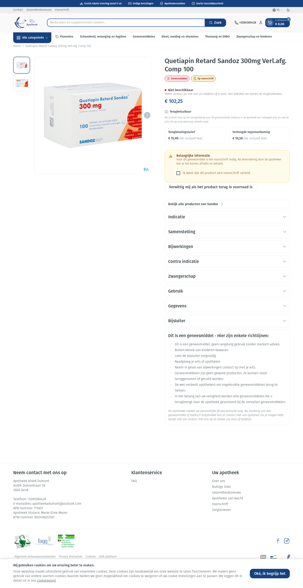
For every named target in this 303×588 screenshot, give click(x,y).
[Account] (261, 23)
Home (17, 46)
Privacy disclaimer (70, 556)
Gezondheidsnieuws (39, 10)
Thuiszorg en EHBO (217, 36)
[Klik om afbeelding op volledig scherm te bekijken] (92, 115)
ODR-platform (108, 556)
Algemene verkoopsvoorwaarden (35, 556)
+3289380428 (36, 499)
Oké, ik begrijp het (269, 573)
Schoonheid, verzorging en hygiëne (103, 36)
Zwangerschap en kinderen (254, 36)
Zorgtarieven (221, 510)
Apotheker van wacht (227, 498)
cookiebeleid (46, 580)
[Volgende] (147, 115)
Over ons (218, 481)
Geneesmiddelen (144, 36)
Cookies (90, 556)
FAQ (134, 481)
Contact (18, 10)
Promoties (66, 36)
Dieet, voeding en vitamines (180, 36)
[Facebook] (278, 541)
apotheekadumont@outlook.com (56, 504)
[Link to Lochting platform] (288, 556)
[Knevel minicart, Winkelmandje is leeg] (270, 22)
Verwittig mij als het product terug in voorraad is (210, 187)
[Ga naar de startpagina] (26, 22)
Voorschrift (62, 10)
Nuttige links (221, 487)
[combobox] (126, 23)
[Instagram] (287, 541)
